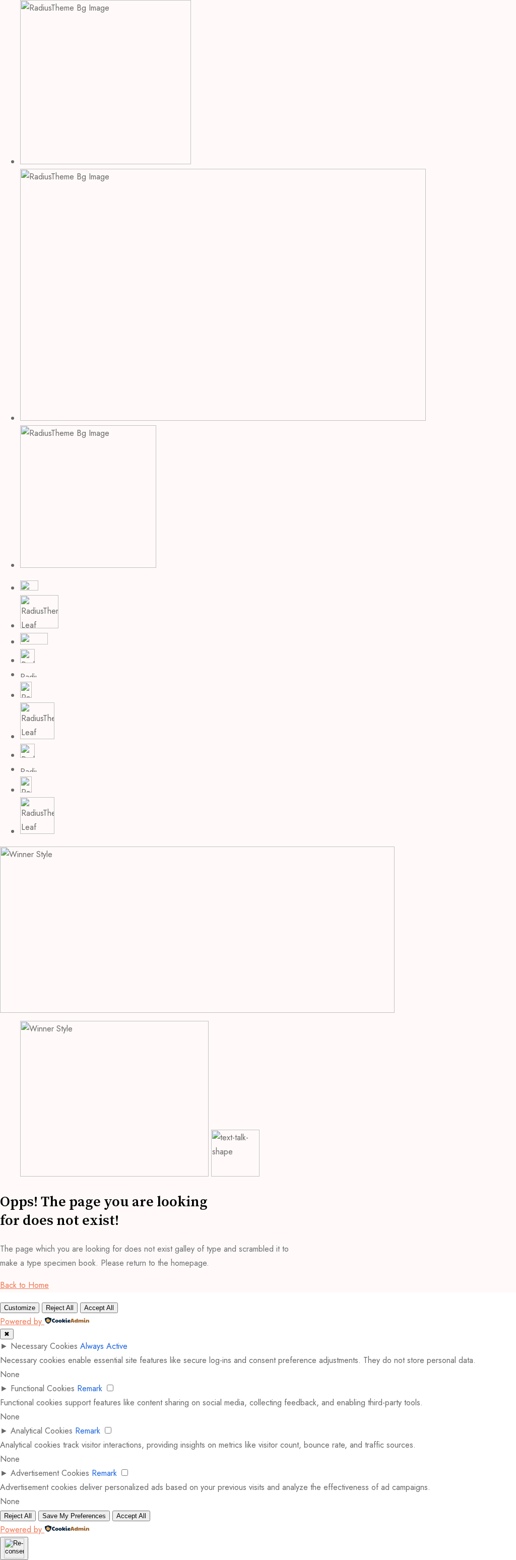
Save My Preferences (74, 1516)
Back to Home (24, 1285)
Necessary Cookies (44, 1346)
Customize (19, 1308)
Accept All (99, 1308)
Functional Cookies (43, 1388)
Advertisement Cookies (50, 1473)
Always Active (103, 1346)
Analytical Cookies (42, 1431)
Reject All (60, 1308)
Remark (89, 1388)
